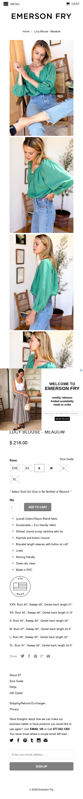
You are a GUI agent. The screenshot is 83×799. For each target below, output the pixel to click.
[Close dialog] (81, 370)
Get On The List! (62, 419)
